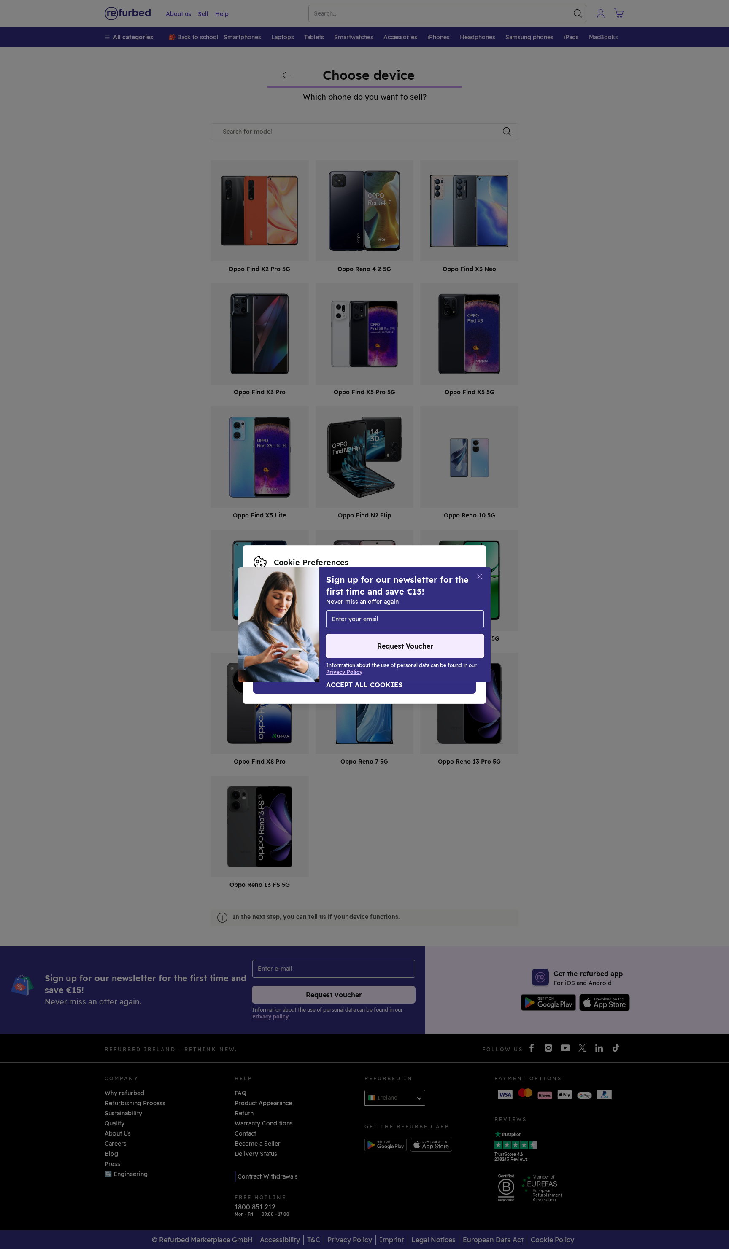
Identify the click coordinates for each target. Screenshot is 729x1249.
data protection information (295, 615)
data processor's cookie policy (298, 624)
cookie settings (377, 607)
